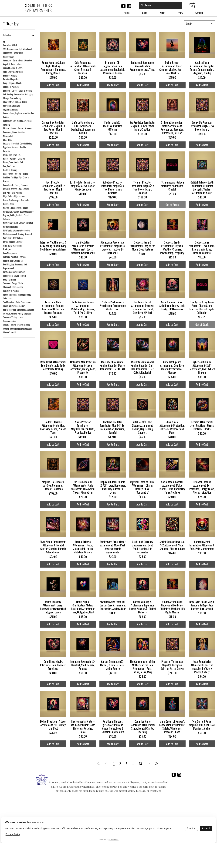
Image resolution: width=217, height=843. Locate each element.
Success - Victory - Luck (13, 317)
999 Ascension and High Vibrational (17, 49)
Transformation (9, 321)
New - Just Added (10, 45)
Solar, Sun (7, 298)
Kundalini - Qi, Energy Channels (15, 185)
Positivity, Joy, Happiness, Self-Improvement (15, 266)
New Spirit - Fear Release (13, 238)
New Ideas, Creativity (11, 105)
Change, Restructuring (12, 98)
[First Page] (99, 764)
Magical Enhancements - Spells (15, 207)
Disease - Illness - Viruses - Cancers (17, 128)
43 (140, 763)
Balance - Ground (10, 75)
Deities (6, 117)
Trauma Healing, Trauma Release (16, 324)
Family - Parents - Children (14, 158)
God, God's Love (9, 166)
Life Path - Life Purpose (12, 192)
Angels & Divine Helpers (12, 64)
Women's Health (9, 332)
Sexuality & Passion (11, 290)
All (4, 41)
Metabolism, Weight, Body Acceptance (18, 211)
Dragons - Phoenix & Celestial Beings (17, 143)
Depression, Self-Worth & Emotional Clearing (17, 122)
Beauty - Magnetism (11, 79)
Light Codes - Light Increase (14, 196)
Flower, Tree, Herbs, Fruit (13, 162)
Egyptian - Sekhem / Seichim (14, 147)
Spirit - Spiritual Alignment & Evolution (18, 309)
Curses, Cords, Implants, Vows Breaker (18, 113)
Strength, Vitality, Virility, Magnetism (18, 313)
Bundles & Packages (11, 86)
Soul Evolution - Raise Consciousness (17, 302)
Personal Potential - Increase (14, 256)
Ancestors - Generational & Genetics (17, 60)
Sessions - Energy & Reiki (13, 283)
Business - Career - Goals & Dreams (17, 90)
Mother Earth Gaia (10, 226)
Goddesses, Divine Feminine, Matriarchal (14, 134)
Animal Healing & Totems (13, 68)
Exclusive (6, 151)
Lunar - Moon (8, 204)
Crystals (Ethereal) (10, 109)
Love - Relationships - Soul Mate (16, 200)
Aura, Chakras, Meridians (13, 71)
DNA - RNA (7, 139)
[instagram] (129, 6)
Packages (7, 249)
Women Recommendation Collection (17, 328)
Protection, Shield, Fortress (14, 272)
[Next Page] (149, 764)
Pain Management (10, 253)
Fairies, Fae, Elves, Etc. (12, 155)
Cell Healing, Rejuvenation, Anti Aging (18, 94)
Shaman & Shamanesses (13, 287)
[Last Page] (156, 764)
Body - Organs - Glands (12, 83)
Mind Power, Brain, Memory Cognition (18, 222)
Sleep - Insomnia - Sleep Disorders (17, 294)
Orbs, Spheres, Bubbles (12, 245)
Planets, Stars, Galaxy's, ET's (14, 260)
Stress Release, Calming (12, 241)
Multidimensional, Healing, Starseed (17, 234)
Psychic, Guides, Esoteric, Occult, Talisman (16, 217)
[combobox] (199, 23)
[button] (192, 5)
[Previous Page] (106, 764)
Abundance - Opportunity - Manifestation (13, 54)
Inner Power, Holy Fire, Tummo (15, 173)
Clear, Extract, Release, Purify (15, 102)
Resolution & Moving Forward (14, 275)
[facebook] (123, 6)
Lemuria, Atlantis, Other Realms (16, 189)
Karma (6, 181)
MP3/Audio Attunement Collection (16, 230)
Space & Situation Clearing (14, 306)
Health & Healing (10, 170)
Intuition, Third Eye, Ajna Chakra (16, 177)
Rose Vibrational (9, 279)
